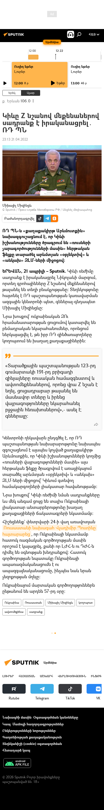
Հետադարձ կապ (16, 750)
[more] (96, 424)
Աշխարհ (46, 676)
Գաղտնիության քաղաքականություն (32, 737)
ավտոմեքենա (14, 612)
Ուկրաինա (12, 602)
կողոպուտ (86, 602)
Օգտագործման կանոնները (55, 717)
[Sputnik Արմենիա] (14, 36)
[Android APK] (17, 763)
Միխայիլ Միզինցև (60, 602)
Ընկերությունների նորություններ (29, 730)
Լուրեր (19, 71)
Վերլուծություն (72, 676)
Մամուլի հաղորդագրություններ (38, 724)
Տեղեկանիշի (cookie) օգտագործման (32, 743)
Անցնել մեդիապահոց (77, 210)
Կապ (6, 724)
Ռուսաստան (33, 602)
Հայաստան (27, 676)
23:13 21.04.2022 (15, 139)
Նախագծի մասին (16, 717)
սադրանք (36, 612)
